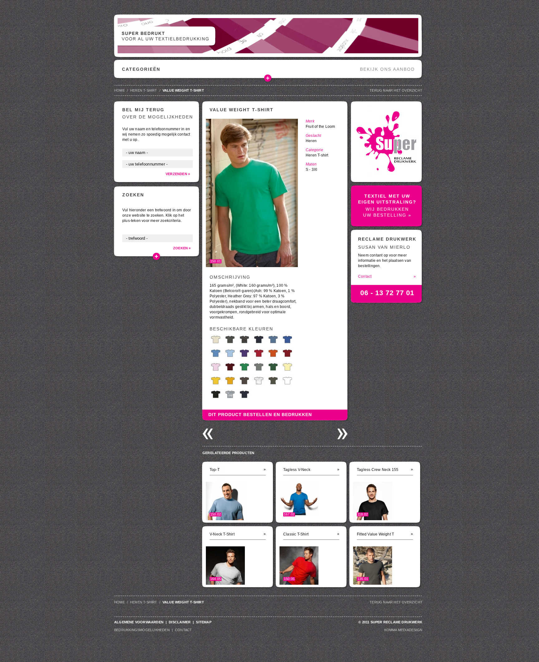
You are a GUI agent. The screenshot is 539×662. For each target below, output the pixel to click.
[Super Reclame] (386, 171)
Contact (387, 276)
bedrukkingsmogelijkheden (142, 630)
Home (119, 90)
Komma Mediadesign (403, 630)
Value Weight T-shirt (183, 90)
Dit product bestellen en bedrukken (260, 414)
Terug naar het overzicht (396, 90)
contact (183, 630)
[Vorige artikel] (207, 434)
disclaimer (180, 622)
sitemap (203, 622)
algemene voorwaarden (138, 622)
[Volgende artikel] (342, 434)
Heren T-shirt (143, 90)
